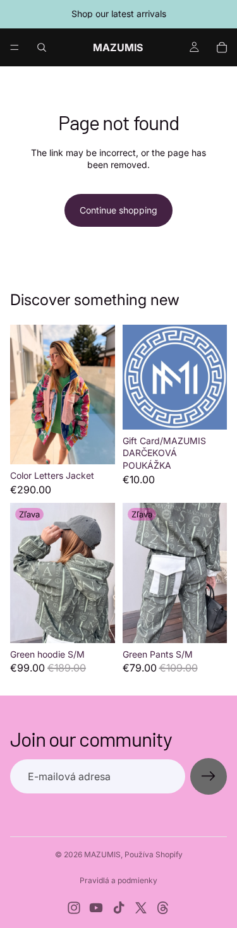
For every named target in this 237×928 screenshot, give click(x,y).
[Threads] (163, 907)
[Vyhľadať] (42, 47)
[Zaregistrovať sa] (208, 776)
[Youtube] (96, 907)
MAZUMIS (102, 854)
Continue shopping (118, 210)
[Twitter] (141, 907)
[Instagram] (74, 907)
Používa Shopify (154, 854)
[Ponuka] (14, 47)
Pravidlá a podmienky (118, 880)
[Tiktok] (118, 907)
